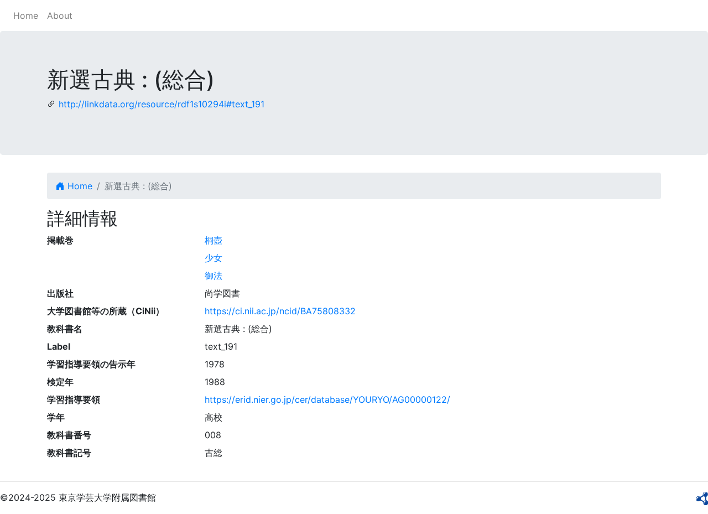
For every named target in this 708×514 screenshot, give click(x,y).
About (59, 15)
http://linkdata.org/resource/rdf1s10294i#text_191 (161, 104)
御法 (213, 275)
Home (25, 15)
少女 (213, 257)
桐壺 (213, 240)
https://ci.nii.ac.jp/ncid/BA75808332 (280, 310)
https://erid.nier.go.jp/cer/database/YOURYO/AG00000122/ (327, 399)
